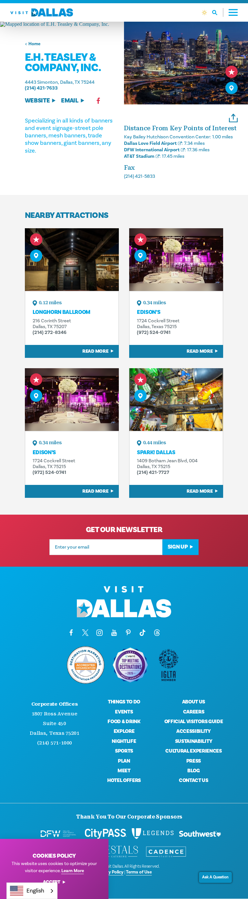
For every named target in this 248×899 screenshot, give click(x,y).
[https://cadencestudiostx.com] (166, 851)
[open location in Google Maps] (62, 24)
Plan (124, 761)
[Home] (41, 12)
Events (124, 712)
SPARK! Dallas (156, 452)
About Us (193, 702)
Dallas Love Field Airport (150, 143)
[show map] (231, 88)
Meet (124, 770)
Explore (124, 731)
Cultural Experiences (193, 751)
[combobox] (31, 891)
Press (193, 761)
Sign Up (178, 547)
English (35, 890)
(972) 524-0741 (153, 332)
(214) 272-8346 (50, 332)
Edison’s (148, 312)
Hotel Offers (124, 780)
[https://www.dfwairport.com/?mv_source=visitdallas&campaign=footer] (58, 833)
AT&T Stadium (139, 156)
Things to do (124, 702)
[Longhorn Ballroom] (72, 259)
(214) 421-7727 (153, 472)
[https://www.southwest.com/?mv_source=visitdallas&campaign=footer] (200, 833)
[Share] (233, 117)
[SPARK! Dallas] (176, 399)
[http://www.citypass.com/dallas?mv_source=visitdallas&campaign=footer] (106, 833)
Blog (193, 770)
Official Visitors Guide (193, 721)
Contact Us (193, 780)
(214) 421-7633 (41, 88)
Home (34, 44)
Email (69, 100)
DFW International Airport (152, 150)
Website (37, 100)
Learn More (72, 871)
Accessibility (193, 731)
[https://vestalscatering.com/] (119, 851)
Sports (124, 751)
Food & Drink (124, 721)
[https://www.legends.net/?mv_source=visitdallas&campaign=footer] (153, 833)
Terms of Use (139, 872)
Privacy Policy (109, 872)
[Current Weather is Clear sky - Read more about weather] (204, 12)
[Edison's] (176, 259)
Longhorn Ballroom (61, 312)
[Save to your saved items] (231, 72)
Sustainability (193, 741)
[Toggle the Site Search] (217, 12)
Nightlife (124, 741)
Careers (193, 712)
